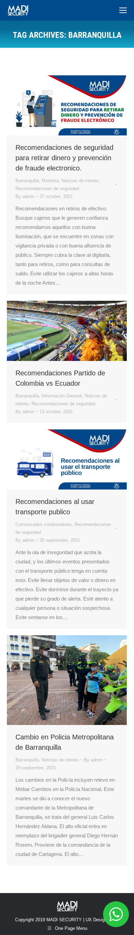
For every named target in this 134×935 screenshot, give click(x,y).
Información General (62, 395)
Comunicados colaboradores (43, 524)
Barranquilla (27, 180)
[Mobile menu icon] (123, 10)
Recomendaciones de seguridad (47, 188)
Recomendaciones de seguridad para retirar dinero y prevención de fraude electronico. (64, 158)
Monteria (50, 180)
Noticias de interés (80, 180)
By (24, 196)
